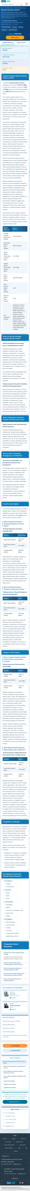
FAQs (19, 1148)
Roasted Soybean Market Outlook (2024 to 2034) (14, 1062)
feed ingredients (15, 631)
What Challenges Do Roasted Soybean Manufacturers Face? (13, 1072)
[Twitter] (18, 1183)
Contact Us (23, 1138)
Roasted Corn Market (8, 1028)
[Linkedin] (20, 1183)
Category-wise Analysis (10, 1084)
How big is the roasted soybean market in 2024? (14, 953)
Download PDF (16, 1050)
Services (14, 1138)
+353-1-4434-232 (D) (10, 1119)
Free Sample (16, 1045)
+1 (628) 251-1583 (10, 1116)
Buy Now (16, 37)
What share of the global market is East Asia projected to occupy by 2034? (14, 974)
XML (26, 1148)
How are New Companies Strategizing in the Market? (15, 1076)
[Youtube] (22, 1183)
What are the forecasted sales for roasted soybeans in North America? (13, 963)
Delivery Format (19, 1141)
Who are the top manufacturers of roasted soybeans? (12, 979)
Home (2, 7)
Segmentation (21, 42)
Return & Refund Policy (9, 1144)
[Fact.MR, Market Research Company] (5, 1)
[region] (15, 278)
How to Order (8, 1141)
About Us (5, 1138)
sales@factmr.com (9, 1126)
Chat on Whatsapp (9, 1112)
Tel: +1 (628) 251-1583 (6, 1164)
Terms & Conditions (8, 1148)
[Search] (22, 5)
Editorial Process (14, 1102)
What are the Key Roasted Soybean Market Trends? (14, 1067)
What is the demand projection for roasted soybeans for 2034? (13, 968)
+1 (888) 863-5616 (10, 1122)
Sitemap (16, 1151)
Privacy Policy (22, 1144)
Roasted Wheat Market (9, 1024)
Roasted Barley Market (9, 1031)
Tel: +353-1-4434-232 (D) (10, 1173)
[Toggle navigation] (26, 3)
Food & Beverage (9, 7)
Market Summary (8, 42)
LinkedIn (14, 997)
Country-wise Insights (9, 1081)
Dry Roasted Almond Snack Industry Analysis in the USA (15, 1036)
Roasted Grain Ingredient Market (11, 1021)
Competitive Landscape (10, 1087)
